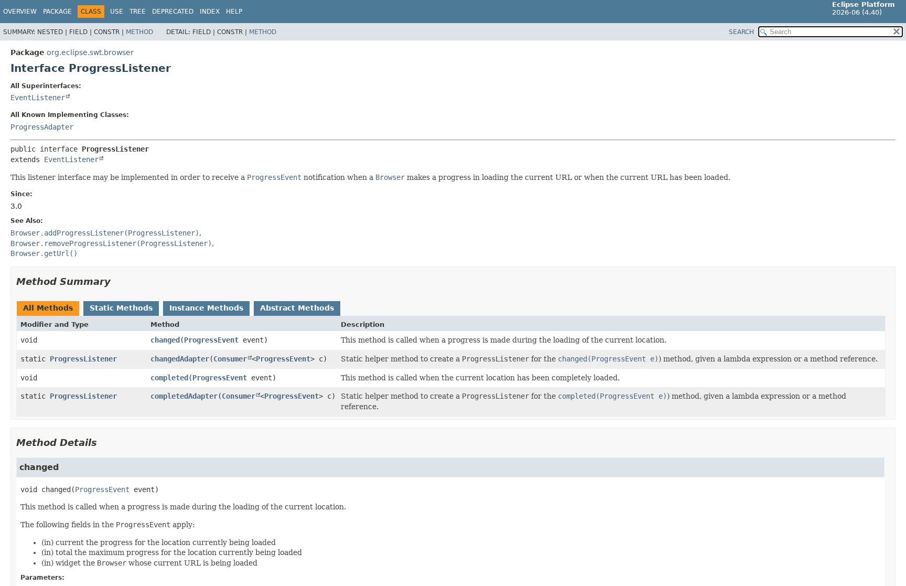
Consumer (230, 359)
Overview (20, 11)
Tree (138, 11)
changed (165, 340)
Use (116, 11)
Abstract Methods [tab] (297, 308)
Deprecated (172, 11)
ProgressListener (83, 359)
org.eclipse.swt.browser (90, 52)
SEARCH (741, 32)
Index (210, 11)
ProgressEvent (211, 340)
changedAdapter (179, 359)
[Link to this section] (118, 281)
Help (234, 11)
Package (57, 11)
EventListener (37, 97)
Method (139, 32)
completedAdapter (184, 396)
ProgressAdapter (41, 127)
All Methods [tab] (48, 308)
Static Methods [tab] (121, 308)
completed (169, 378)
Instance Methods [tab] (206, 308)
